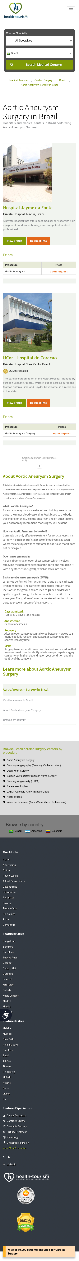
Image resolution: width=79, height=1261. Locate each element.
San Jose (8, 1050)
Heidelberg (9, 1072)
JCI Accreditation (18, 370)
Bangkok (8, 947)
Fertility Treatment (17, 1132)
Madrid (7, 1001)
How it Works (10, 876)
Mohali (7, 1077)
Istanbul (7, 979)
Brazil (62, 80)
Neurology (13, 1137)
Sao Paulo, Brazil (38, 364)
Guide (6, 870)
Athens (7, 1083)
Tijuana (7, 1066)
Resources (8, 898)
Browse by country (14, 719)
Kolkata (7, 990)
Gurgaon (8, 974)
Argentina (36, 830)
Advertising (9, 865)
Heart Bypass (14, 796)
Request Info (38, 240)
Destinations (10, 887)
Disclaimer (9, 914)
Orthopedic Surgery (18, 1143)
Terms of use (10, 908)
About (6, 919)
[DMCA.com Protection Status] (26, 1222)
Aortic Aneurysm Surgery (21, 760)
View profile (14, 240)
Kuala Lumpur (11, 996)
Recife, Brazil (35, 214)
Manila (7, 1007)
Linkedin (11, 1164)
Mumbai (7, 1034)
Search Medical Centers (44, 64)
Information (9, 892)
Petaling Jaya (10, 1045)
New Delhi (8, 1039)
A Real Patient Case (14, 881)
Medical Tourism (18, 80)
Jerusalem (8, 985)
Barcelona (8, 952)
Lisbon (6, 1094)
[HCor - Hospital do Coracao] (27, 322)
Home (6, 859)
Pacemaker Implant (17, 786)
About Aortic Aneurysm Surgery (22, 710)
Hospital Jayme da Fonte (28, 208)
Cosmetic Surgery (17, 1126)
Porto (6, 1088)
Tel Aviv (7, 1061)
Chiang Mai (9, 968)
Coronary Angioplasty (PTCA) (23, 781)
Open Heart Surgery (18, 770)
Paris (6, 1099)
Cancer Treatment (16, 1115)
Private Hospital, (14, 214)
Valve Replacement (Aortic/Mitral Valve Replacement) (36, 802)
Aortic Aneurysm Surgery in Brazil (39, 84)
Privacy (7, 903)
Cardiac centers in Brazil (18, 700)
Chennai (7, 963)
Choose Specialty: (17, 33)
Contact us (9, 925)
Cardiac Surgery (43, 80)
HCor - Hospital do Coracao (30, 358)
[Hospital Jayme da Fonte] (27, 172)
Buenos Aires (10, 958)
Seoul (6, 1055)
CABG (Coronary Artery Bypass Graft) (28, 791)
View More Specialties (15, 1148)
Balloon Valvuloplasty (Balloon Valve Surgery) (32, 775)
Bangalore (9, 941)
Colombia (57, 830)
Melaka (7, 1028)
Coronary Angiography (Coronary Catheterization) (34, 765)
